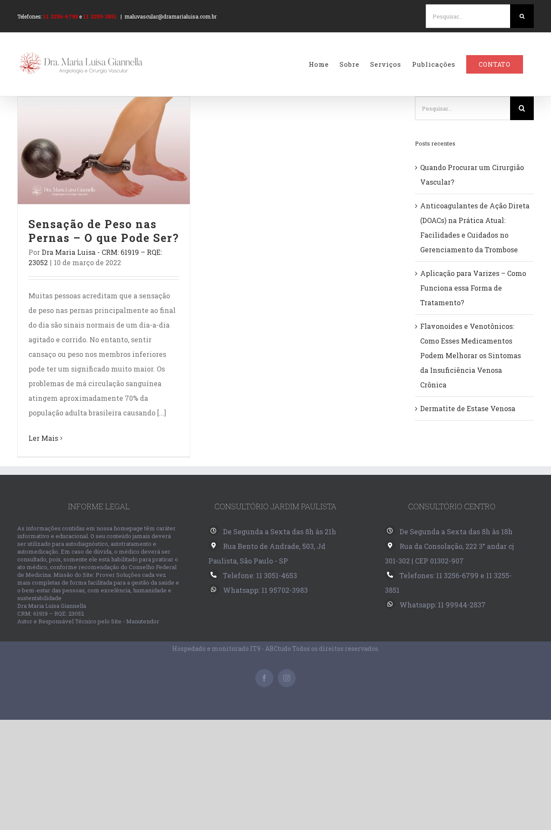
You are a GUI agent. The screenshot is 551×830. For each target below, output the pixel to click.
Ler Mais (43, 438)
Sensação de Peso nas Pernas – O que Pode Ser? (104, 150)
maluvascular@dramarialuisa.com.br (170, 16)
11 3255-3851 (100, 16)
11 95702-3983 (284, 590)
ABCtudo (278, 648)
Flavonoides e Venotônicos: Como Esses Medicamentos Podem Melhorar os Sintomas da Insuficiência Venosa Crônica (470, 355)
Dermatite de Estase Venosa (467, 408)
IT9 (255, 648)
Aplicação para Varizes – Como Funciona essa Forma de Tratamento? (473, 288)
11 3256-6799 (60, 16)
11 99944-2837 (462, 604)
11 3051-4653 (276, 575)
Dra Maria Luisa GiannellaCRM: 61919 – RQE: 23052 (51, 609)
